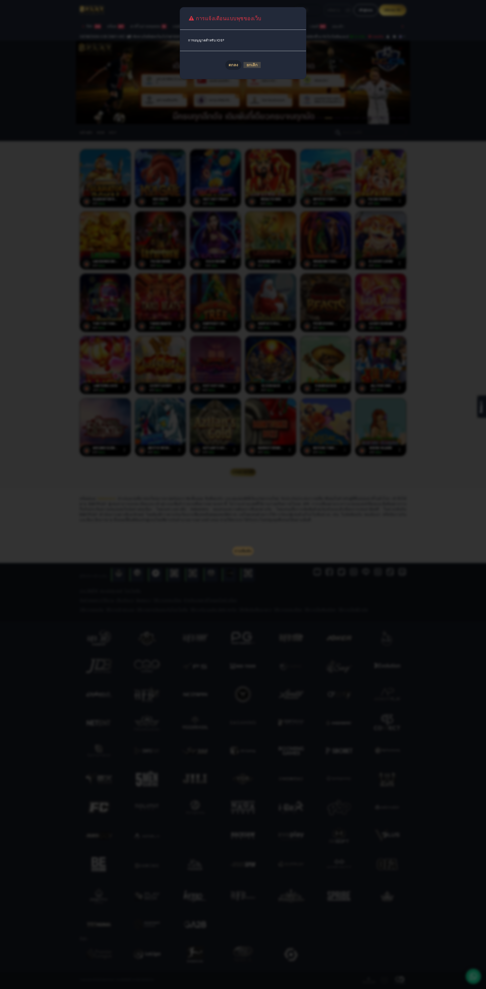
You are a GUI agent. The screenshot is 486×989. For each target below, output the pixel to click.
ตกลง (233, 65)
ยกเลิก (252, 65)
